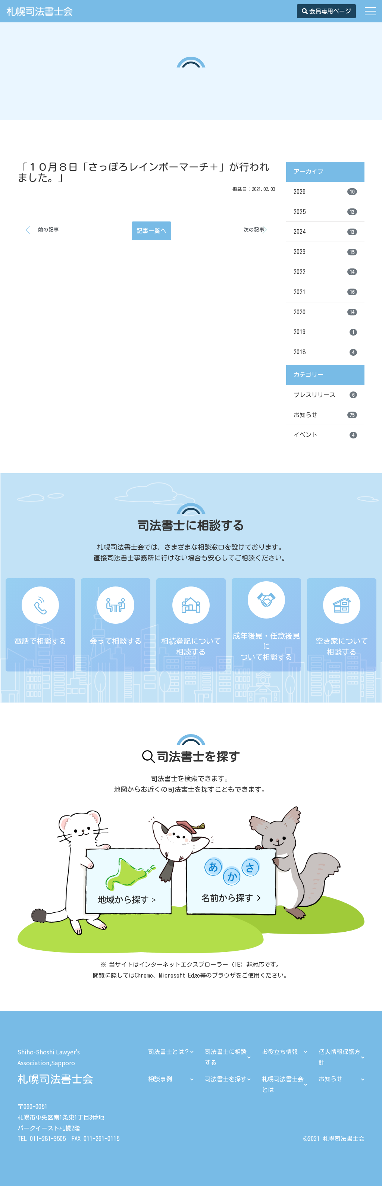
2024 (324, 232)
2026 (324, 192)
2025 (324, 212)
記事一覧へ (151, 231)
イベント (324, 435)
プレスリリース (324, 395)
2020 (324, 312)
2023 (324, 252)
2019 (324, 332)
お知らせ (324, 415)
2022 (324, 272)
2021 (324, 292)
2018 (324, 352)
